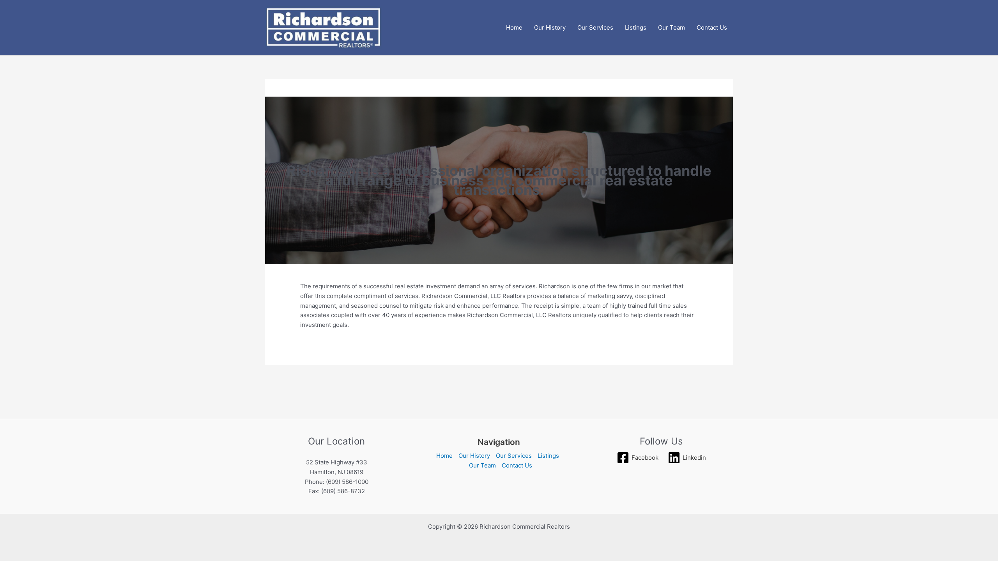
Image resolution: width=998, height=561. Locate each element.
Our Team (671, 27)
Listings (635, 27)
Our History (550, 27)
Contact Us (712, 27)
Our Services (595, 27)
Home (514, 27)
